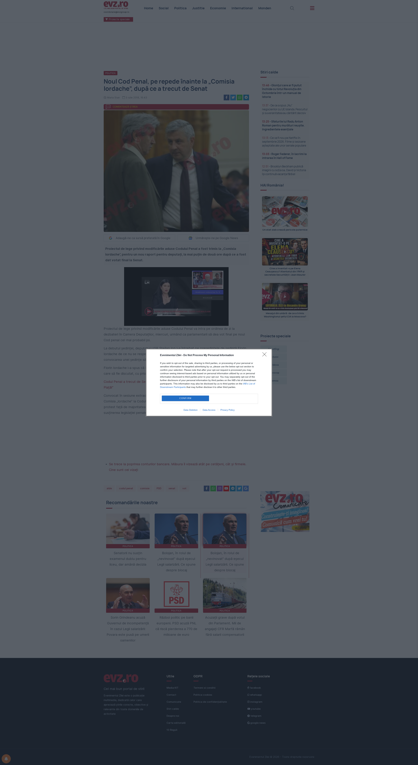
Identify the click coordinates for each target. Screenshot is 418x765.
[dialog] (209, 382)
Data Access (209, 410)
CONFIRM (185, 398)
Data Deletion (191, 410)
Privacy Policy (227, 410)
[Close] (265, 355)
